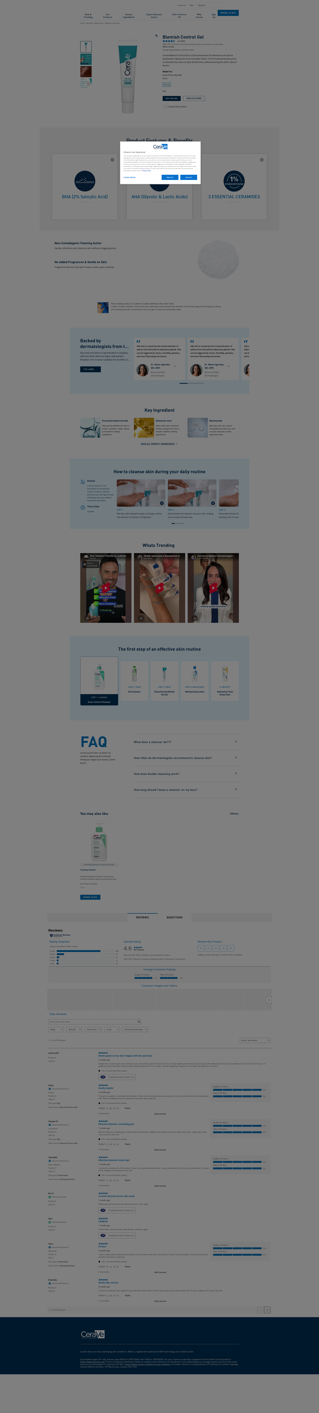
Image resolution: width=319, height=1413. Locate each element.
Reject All (170, 177)
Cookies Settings (129, 177)
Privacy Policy (146, 171)
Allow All (189, 177)
